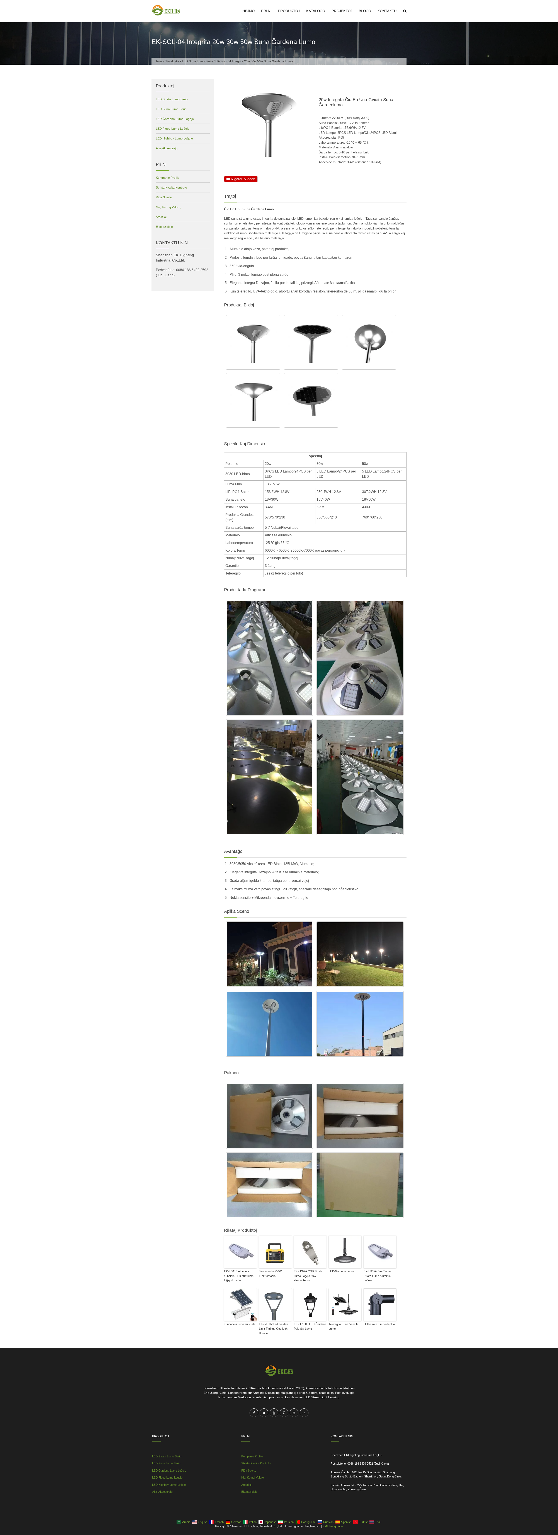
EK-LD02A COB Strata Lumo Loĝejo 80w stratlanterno (308, 1276)
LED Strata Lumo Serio (172, 99)
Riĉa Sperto (164, 197)
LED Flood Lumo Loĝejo (172, 128)
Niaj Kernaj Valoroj (168, 207)
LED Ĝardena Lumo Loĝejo (175, 119)
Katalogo (315, 11)
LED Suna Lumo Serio (197, 61)
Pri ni (266, 11)
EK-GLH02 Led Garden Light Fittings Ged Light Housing (273, 1329)
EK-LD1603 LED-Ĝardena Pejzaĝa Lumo (310, 1326)
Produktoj (289, 11)
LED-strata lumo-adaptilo (379, 1324)
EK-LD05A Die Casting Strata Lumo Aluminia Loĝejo (378, 1276)
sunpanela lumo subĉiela (239, 1324)
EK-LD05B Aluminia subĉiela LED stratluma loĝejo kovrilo (238, 1276)
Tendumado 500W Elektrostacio (270, 1274)
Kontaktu (387, 11)
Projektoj (342, 11)
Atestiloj (161, 217)
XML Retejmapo (333, 1526)
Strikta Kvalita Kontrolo (171, 187)
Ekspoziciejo (164, 226)
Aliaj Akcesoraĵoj (167, 148)
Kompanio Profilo (167, 177)
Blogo (365, 11)
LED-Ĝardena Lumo (341, 1271)
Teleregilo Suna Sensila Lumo (343, 1326)
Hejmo (248, 11)
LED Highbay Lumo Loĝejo (174, 138)
